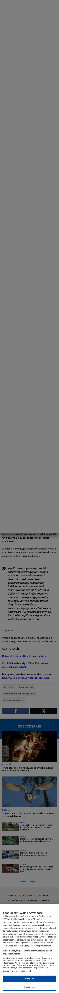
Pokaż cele (29, 987)
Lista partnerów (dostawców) (17, 971)
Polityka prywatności (41, 945)
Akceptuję (29, 978)
